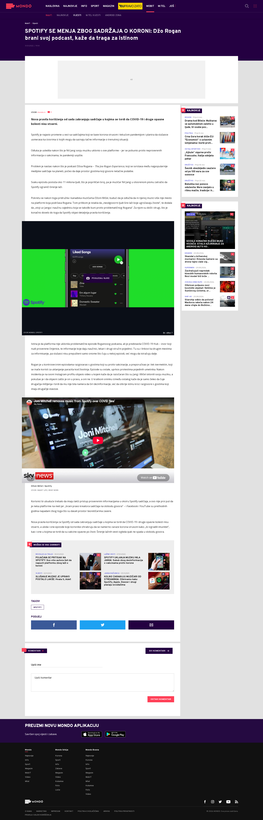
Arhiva (106, 811)
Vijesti (35, 23)
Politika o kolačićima (88, 811)
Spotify (37, 607)
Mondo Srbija (61, 750)
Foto (57, 785)
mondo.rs (41, 112)
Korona (58, 756)
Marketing (41, 811)
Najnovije (29, 756)
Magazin (29, 768)
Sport (27, 764)
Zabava (58, 768)
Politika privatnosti (124, 811)
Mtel (27, 781)
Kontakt (69, 811)
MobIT (27, 23)
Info (27, 760)
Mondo (28, 750)
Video (27, 777)
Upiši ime (36, 665)
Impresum (55, 811)
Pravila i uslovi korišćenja (38, 815)
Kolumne (59, 781)
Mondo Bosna (92, 750)
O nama (28, 811)
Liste (57, 790)
